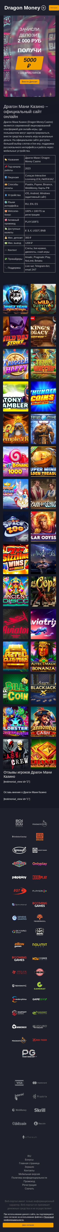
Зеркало (29, 1167)
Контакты (29, 1170)
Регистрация (54, 7)
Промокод (29, 1181)
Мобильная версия (29, 1174)
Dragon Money (22, 8)
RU (29, 1156)
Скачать (29, 1188)
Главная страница (29, 1163)
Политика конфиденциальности (29, 1177)
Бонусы (29, 1159)
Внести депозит (29, 81)
